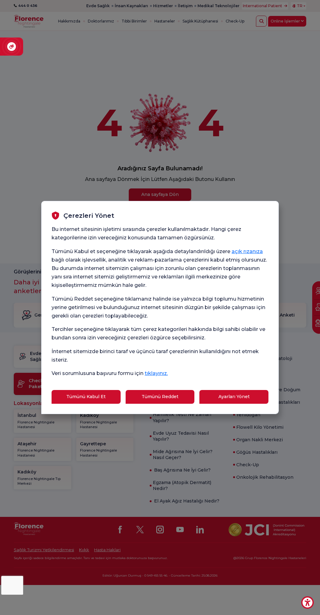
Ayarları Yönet (234, 396)
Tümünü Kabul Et (86, 396)
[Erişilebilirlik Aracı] (307, 602)
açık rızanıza (247, 251)
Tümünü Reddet (160, 396)
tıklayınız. (156, 373)
